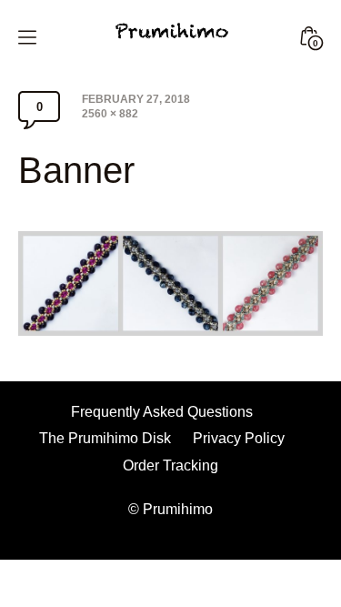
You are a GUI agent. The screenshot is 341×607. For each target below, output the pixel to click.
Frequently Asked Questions (162, 412)
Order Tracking (170, 465)
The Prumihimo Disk (105, 438)
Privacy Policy (239, 438)
